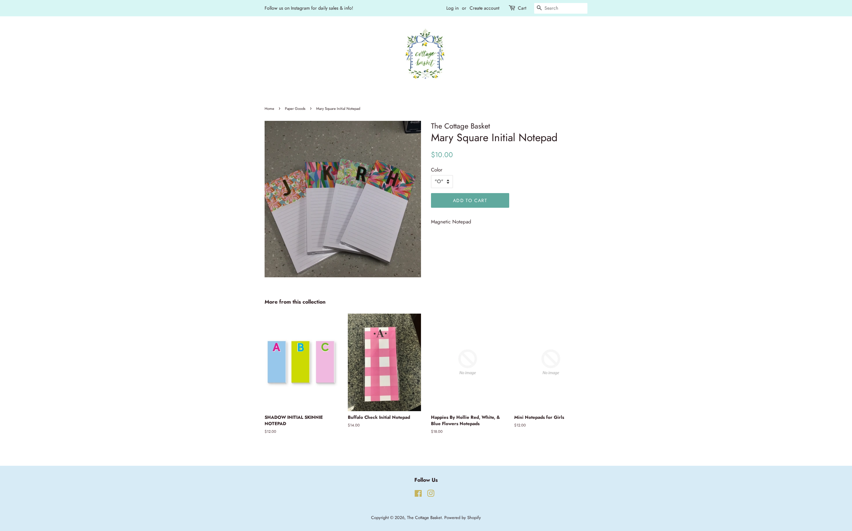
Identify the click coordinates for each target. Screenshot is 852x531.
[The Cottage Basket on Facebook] (418, 495)
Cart (522, 8)
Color (436, 169)
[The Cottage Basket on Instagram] (430, 495)
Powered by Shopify (462, 517)
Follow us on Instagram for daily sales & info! (309, 8)
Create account (484, 8)
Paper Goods (295, 108)
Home (269, 108)
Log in (452, 8)
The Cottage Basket (424, 517)
